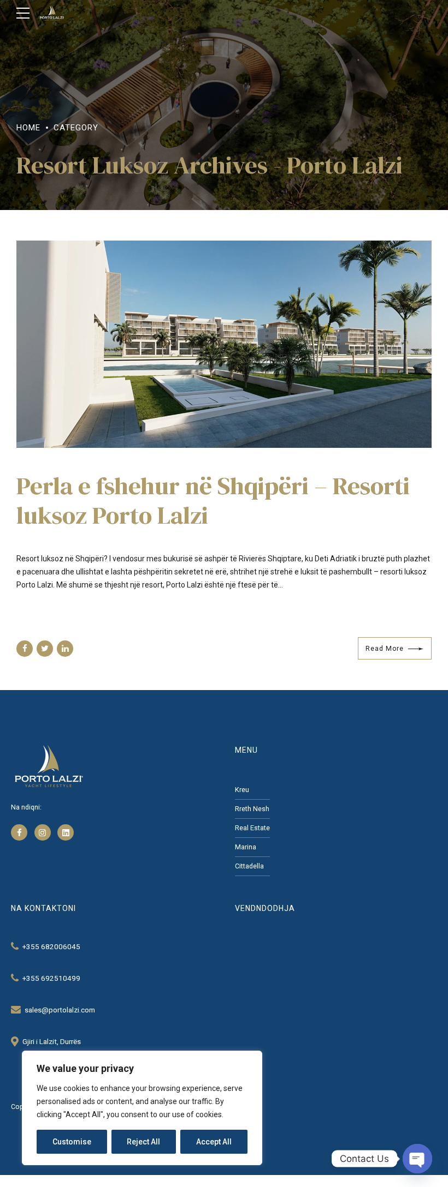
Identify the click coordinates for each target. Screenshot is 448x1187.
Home (28, 128)
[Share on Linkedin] (65, 648)
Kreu (242, 790)
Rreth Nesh (252, 809)
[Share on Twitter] (45, 648)
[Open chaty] (417, 1158)
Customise (71, 1141)
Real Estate (252, 828)
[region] (142, 1108)
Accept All (214, 1141)
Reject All (143, 1141)
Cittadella (249, 866)
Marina (245, 847)
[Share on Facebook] (24, 648)
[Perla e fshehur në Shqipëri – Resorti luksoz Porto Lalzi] (224, 344)
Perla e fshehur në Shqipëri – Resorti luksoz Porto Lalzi (213, 500)
